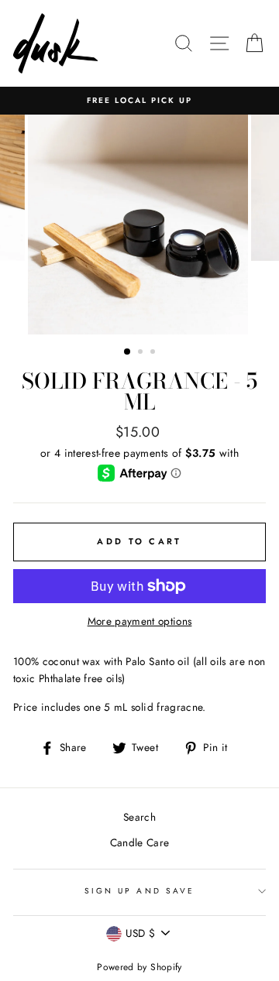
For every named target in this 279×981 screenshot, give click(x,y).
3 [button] (154, 353)
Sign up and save (139, 891)
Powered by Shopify (139, 967)
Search (139, 817)
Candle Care (140, 842)
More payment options (140, 621)
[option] (139, 100)
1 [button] (128, 352)
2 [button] (142, 353)
